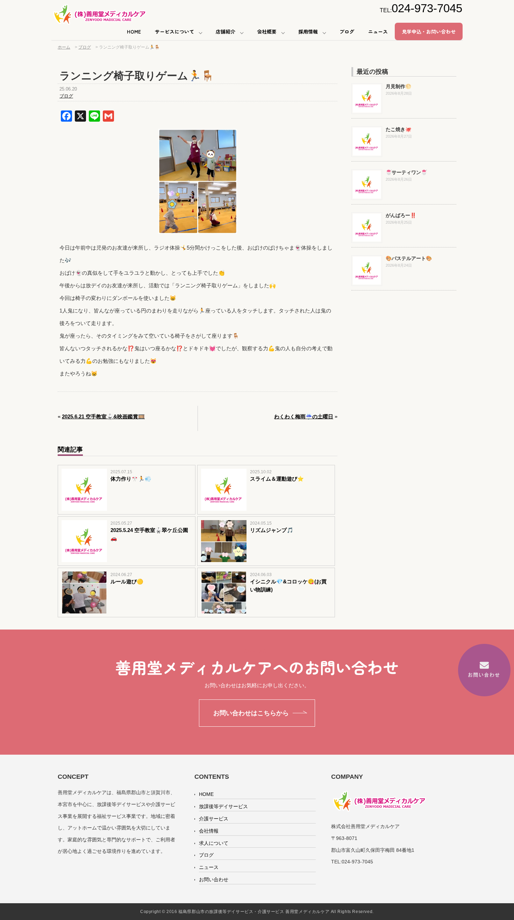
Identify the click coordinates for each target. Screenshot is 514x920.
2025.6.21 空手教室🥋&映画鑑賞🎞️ (103, 416)
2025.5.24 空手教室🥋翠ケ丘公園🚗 (149, 534)
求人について (213, 843)
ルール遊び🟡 (126, 581)
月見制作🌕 (398, 86)
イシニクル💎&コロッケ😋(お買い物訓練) (288, 585)
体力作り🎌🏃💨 (130, 479)
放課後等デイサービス (223, 806)
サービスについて (174, 31)
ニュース (378, 31)
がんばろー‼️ (401, 215)
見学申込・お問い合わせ (429, 31)
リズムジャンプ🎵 (271, 530)
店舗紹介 (225, 31)
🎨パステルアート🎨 (409, 258)
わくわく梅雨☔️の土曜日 (303, 416)
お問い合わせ (213, 879)
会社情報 (209, 831)
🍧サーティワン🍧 (406, 172)
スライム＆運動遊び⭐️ (277, 479)
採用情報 (308, 31)
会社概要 (267, 31)
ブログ (347, 31)
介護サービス (213, 818)
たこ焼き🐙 (398, 129)
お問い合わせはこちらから (251, 713)
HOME (134, 31)
